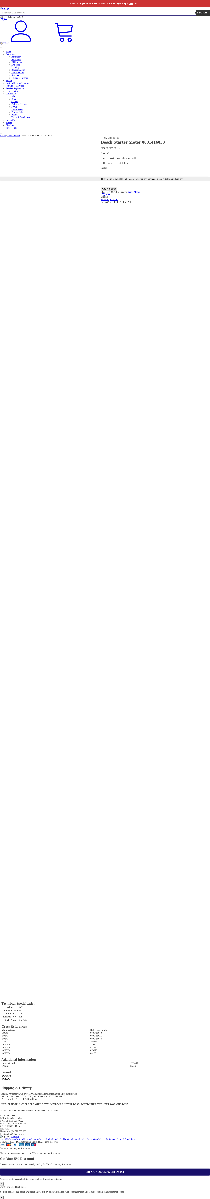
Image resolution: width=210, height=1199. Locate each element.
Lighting (15, 67)
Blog (13, 99)
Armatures (16, 59)
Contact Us (11, 120)
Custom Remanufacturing (17, 83)
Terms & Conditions (20, 117)
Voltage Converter (19, 78)
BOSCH (105, 199)
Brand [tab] (75, 996)
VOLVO (114, 199)
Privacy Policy (18, 112)
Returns (14, 114)
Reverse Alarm (18, 70)
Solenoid (15, 75)
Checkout (10, 125)
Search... (203, 12)
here (131, 3)
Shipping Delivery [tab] (107, 996)
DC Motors (16, 62)
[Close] (1, 133)
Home (8, 51)
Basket (9, 122)
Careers (14, 101)
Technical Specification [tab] (17, 996)
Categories (10, 54)
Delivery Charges (19, 104)
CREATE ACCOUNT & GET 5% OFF (105, 1172)
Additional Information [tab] (59, 996)
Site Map (15, 1136)
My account (11, 128)
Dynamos (15, 65)
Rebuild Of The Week (62, 1139)
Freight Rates (12, 91)
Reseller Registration (15, 88)
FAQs (14, 107)
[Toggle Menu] (1, 47)
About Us (15, 96)
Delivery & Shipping (107, 1139)
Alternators (16, 57)
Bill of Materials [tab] (88, 996)
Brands (9, 80)
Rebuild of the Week (15, 86)
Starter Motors (17, 72)
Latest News (17, 109)
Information (11, 93)
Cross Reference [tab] (38, 996)
